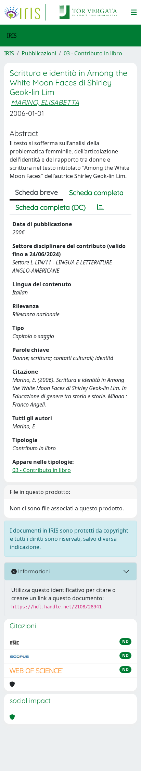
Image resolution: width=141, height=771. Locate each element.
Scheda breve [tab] (36, 192)
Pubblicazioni (39, 53)
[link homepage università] (88, 12)
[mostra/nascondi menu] (134, 12)
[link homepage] (25, 12)
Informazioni (33, 571)
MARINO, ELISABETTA (45, 102)
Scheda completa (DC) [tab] (50, 207)
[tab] (100, 207)
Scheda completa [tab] (96, 192)
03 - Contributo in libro (93, 53)
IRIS (9, 53)
